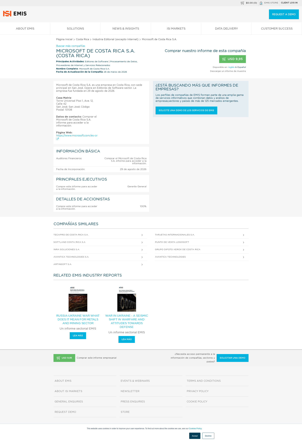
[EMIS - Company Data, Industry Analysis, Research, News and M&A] (15, 16)
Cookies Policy (195, 428)
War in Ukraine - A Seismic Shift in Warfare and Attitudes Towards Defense (126, 321)
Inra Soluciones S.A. (66, 249)
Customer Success (277, 28)
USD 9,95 (235, 59)
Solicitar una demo (232, 358)
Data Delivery (226, 28)
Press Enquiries (133, 401)
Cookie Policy (197, 401)
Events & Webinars (135, 381)
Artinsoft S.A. (62, 264)
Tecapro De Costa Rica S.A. (70, 235)
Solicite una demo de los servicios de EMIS (186, 110)
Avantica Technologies (170, 257)
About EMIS (25, 28)
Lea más (78, 336)
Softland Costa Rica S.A (69, 242)
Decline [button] (208, 435)
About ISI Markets (68, 391)
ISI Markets (176, 28)
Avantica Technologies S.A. (71, 257)
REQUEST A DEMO (284, 14)
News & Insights (125, 28)
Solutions (75, 28)
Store (125, 412)
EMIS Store (271, 3)
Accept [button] (195, 435)
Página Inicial (64, 39)
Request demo (65, 412)
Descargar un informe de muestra (228, 71)
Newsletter (130, 391)
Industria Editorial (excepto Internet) (115, 39)
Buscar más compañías (70, 46)
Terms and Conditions (204, 381)
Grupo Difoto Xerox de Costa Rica (177, 249)
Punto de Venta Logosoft (172, 242)
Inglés (231, 67)
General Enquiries (69, 401)
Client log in (289, 3)
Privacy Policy (198, 391)
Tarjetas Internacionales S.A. (175, 235)
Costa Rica (82, 39)
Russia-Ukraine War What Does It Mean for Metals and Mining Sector (77, 319)
